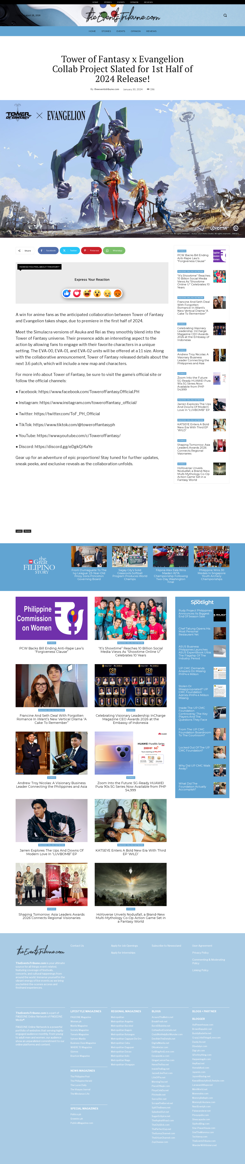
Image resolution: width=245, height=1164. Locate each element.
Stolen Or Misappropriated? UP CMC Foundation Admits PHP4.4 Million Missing (194, 692)
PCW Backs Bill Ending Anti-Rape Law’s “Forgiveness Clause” (192, 258)
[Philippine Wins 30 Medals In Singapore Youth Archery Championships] (211, 556)
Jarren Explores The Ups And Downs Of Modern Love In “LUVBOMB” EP (194, 407)
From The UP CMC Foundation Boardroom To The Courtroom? (195, 732)
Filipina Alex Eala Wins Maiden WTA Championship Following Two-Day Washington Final (171, 576)
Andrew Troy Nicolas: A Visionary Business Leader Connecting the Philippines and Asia (193, 359)
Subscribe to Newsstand (166, 945)
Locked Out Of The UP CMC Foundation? (194, 749)
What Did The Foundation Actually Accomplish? (192, 786)
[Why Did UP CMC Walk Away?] (220, 770)
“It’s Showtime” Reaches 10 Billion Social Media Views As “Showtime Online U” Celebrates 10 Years (193, 281)
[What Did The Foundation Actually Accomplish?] (220, 788)
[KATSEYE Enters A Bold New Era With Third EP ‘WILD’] (219, 425)
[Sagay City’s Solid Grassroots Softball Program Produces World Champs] (130, 556)
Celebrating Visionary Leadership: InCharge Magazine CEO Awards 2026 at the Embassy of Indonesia (193, 334)
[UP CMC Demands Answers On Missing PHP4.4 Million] (220, 673)
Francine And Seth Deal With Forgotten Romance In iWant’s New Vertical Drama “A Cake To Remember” (193, 307)
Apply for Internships (123, 952)
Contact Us (77, 945)
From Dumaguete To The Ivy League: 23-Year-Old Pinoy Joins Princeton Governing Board (89, 574)
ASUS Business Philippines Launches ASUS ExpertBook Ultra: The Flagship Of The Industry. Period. (195, 652)
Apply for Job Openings (124, 945)
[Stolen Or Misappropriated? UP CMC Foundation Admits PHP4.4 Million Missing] (220, 691)
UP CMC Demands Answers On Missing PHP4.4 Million (192, 671)
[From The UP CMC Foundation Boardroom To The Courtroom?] (220, 734)
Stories (27, 531)
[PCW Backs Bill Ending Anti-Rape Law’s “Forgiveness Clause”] (219, 256)
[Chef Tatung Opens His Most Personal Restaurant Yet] (220, 633)
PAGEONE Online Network (190, 271)
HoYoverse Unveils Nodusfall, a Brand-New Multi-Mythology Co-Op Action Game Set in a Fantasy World (193, 474)
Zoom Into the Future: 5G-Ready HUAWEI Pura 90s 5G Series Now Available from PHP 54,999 (194, 383)
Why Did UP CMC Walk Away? (194, 767)
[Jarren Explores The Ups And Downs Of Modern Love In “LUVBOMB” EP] (219, 405)
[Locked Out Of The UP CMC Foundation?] (220, 752)
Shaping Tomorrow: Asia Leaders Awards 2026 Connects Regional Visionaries (193, 449)
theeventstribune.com (106, 89)
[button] (225, 15)
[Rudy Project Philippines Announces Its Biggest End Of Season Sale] (220, 615)
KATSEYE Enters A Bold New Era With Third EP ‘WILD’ (193, 427)
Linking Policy (200, 970)
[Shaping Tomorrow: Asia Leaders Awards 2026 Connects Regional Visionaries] (219, 445)
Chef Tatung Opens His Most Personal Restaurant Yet (194, 631)
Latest (19, 531)
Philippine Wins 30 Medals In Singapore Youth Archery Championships (212, 574)
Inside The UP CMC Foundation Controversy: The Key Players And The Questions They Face (193, 713)
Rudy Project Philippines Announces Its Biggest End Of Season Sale (195, 613)
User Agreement (202, 945)
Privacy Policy (200, 952)
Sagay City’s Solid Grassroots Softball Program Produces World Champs (129, 574)
